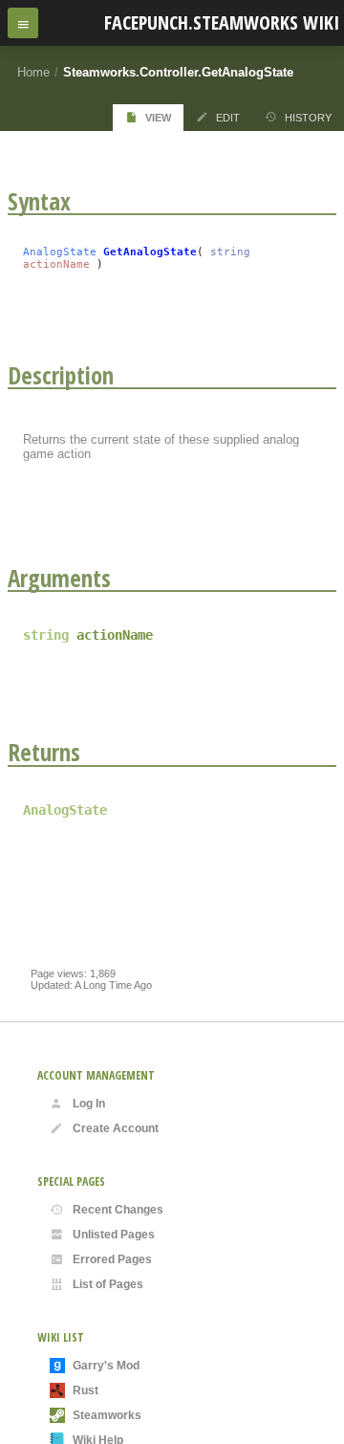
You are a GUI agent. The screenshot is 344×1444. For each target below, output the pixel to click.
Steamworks (107, 1415)
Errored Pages (112, 1259)
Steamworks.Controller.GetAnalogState (178, 72)
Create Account (116, 1128)
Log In (89, 1103)
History (308, 117)
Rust (85, 1390)
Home (33, 72)
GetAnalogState (150, 252)
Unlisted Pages (114, 1234)
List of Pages (108, 1284)
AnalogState (60, 252)
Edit (228, 117)
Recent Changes (118, 1209)
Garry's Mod (106, 1365)
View (158, 117)
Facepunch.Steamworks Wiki (221, 22)
